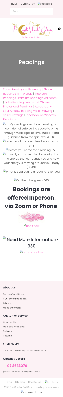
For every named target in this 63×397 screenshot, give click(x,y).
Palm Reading (14, 102)
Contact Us (28, 3)
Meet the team (12, 307)
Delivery (7, 331)
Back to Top (34, 382)
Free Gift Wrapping (13, 326)
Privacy (7, 303)
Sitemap (20, 382)
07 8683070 (17, 366)
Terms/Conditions (13, 294)
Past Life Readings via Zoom (37, 98)
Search (49, 11)
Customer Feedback (14, 298)
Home (14, 3)
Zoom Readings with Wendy (22, 89)
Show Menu (5, 28)
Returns (7, 335)
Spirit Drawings (13, 115)
